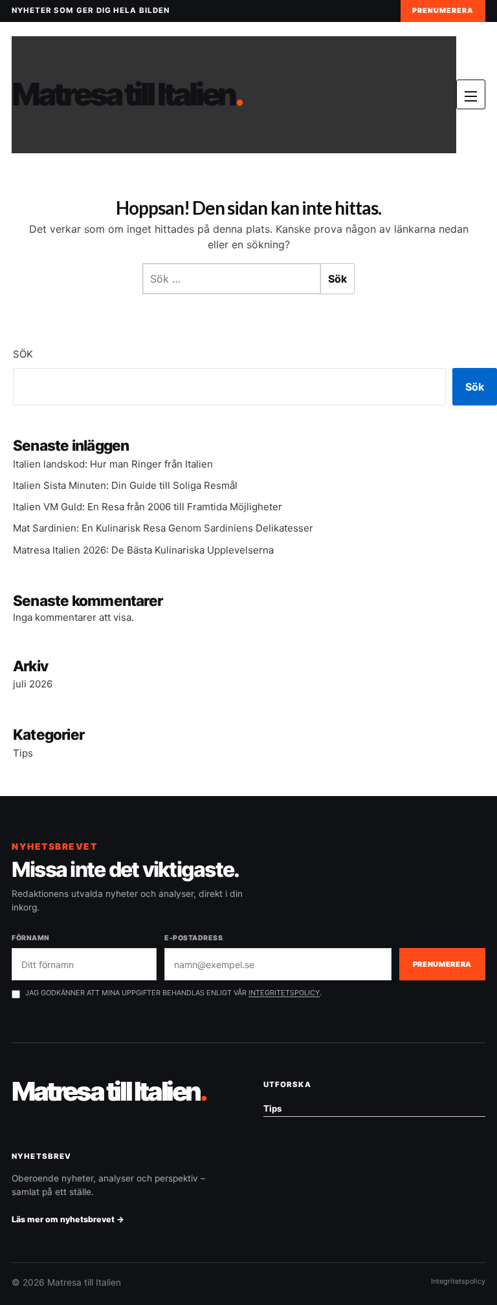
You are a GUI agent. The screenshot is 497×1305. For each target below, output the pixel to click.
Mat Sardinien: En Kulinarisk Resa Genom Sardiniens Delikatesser (163, 528)
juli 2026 (32, 684)
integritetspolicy (284, 992)
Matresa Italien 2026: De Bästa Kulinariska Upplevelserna (143, 550)
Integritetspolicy (458, 1281)
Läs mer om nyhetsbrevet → (68, 1219)
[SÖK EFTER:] (231, 278)
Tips (23, 753)
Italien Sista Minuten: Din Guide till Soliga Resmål (125, 485)
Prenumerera (443, 10)
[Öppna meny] (470, 94)
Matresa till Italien (127, 94)
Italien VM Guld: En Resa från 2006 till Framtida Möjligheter (147, 507)
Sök (23, 354)
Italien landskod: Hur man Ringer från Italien (113, 464)
